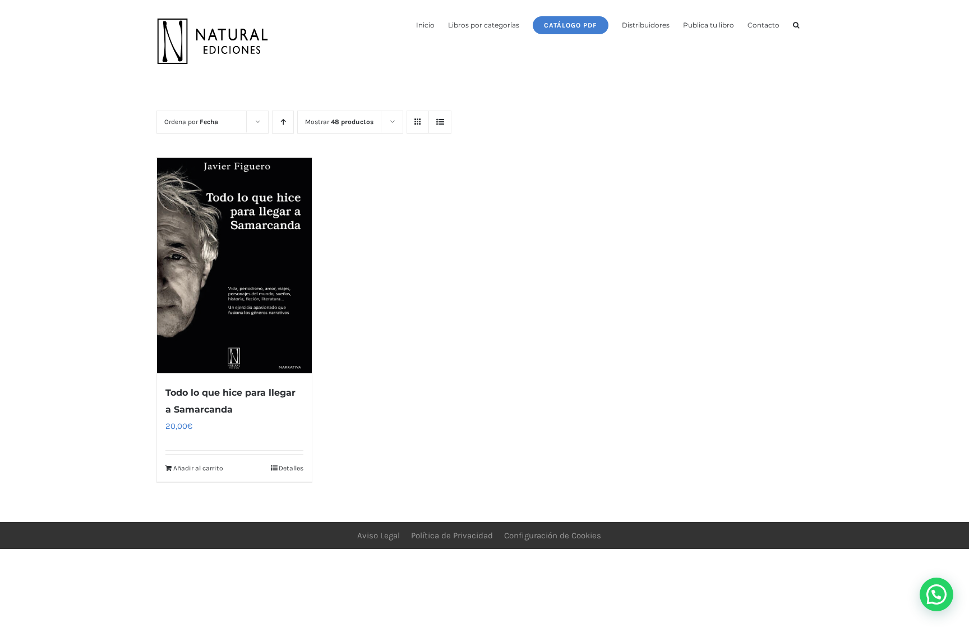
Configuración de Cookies (552, 535)
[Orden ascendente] (283, 122)
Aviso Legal (378, 535)
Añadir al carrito (198, 468)
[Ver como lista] (440, 122)
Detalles (291, 468)
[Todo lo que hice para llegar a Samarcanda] (234, 265)
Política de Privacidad (452, 535)
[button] (796, 24)
